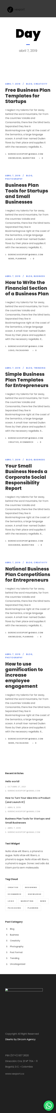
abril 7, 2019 (12, 83)
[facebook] (6, 1090)
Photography (14, 178)
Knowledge (15, 158)
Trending (40, 367)
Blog (29, 83)
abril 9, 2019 (14, 807)
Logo (11, 350)
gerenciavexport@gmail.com (25, 154)
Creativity (40, 83)
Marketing (29, 158)
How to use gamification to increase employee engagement (24, 675)
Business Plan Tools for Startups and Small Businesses (26, 193)
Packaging (22, 350)
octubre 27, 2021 (17, 786)
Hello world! (12, 781)
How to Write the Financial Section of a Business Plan (27, 288)
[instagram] (12, 1090)
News (11, 258)
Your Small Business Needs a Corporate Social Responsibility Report (26, 477)
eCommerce (26, 442)
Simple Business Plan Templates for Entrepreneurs (26, 380)
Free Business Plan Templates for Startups (27, 95)
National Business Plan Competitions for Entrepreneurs (27, 574)
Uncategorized (17, 964)
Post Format (16, 952)
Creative (13, 442)
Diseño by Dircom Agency (20, 1039)
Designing (14, 545)
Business (39, 276)
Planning (21, 258)
